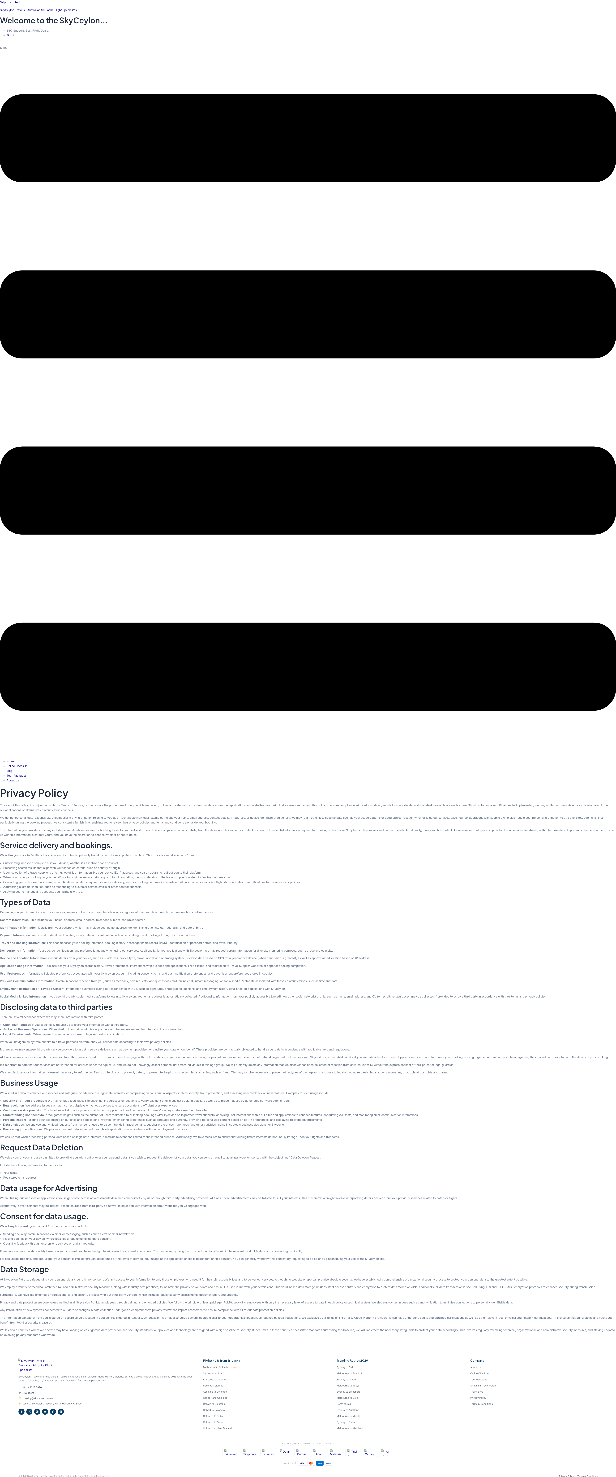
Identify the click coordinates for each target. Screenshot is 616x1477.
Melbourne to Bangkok (349, 1373)
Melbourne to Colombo (220, 1367)
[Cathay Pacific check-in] (369, 1452)
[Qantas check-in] (301, 1452)
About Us (12, 780)
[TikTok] (53, 1412)
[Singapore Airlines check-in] (249, 1452)
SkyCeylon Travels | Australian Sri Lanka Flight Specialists (38, 10)
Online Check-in (16, 766)
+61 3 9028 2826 (32, 1387)
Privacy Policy (478, 1397)
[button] (308, 400)
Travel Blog (476, 1391)
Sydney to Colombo (214, 1373)
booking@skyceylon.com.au (38, 1398)
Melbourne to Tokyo (348, 1385)
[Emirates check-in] (268, 1452)
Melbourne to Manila (348, 1416)
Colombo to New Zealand (217, 1428)
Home (10, 761)
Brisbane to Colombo (215, 1379)
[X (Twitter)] (29, 1412)
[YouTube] (45, 1412)
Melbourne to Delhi (348, 1397)
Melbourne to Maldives (350, 1428)
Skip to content (10, 2)
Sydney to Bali (345, 1367)
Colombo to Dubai (213, 1416)
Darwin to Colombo (214, 1403)
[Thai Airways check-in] (352, 1452)
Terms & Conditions (481, 1403)
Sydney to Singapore (348, 1391)
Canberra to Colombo (215, 1397)
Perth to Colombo (213, 1385)
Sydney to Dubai (346, 1422)
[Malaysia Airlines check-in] (335, 1452)
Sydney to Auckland (348, 1410)
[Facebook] (21, 1412)
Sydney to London (347, 1379)
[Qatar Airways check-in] (285, 1452)
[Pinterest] (61, 1412)
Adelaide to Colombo (215, 1391)
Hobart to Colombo (214, 1410)
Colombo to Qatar (213, 1422)
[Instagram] (37, 1412)
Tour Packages (16, 775)
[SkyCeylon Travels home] (36, 1370)
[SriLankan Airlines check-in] (230, 1452)
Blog (9, 770)
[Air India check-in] (386, 1452)
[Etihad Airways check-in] (318, 1452)
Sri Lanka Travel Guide (483, 1385)
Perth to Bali (344, 1403)
